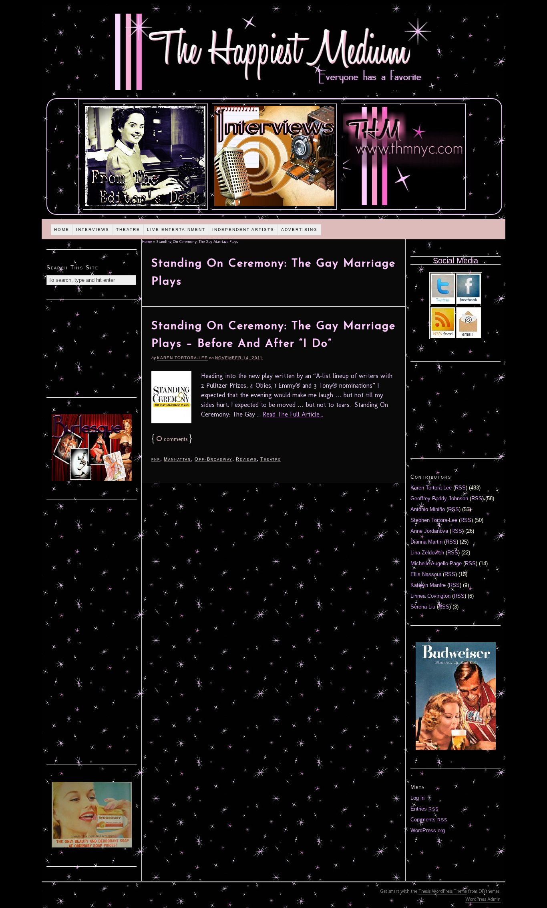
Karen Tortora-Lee (182, 358)
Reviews (246, 459)
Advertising (299, 229)
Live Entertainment (176, 229)
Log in (417, 798)
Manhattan (177, 459)
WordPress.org (427, 830)
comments (171, 439)
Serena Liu (422, 607)
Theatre (128, 229)
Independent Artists (243, 229)
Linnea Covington (430, 596)
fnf (155, 459)
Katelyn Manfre (428, 585)
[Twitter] (443, 302)
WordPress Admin (483, 899)
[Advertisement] (92, 347)
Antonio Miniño (427, 509)
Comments (428, 820)
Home (61, 229)
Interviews (92, 229)
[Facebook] (469, 302)
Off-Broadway (213, 459)
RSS (460, 488)
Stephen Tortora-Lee (433, 520)
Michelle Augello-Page (436, 563)
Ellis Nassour (425, 574)
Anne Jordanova (429, 531)
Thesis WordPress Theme (442, 891)
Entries (424, 809)
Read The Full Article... (293, 414)
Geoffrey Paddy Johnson (439, 498)
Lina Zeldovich (427, 553)
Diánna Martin (426, 542)
